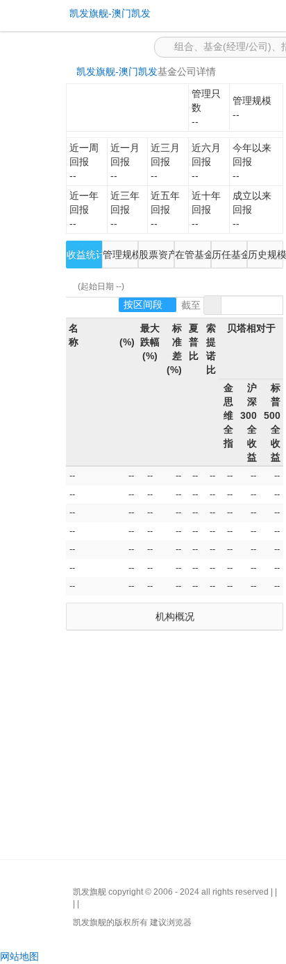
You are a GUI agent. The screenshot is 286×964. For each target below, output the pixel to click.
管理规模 (120, 254)
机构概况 (174, 616)
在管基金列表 (192, 254)
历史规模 (265, 254)
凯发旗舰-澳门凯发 (117, 71)
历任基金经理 (229, 254)
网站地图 (19, 956)
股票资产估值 (156, 254)
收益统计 (84, 254)
